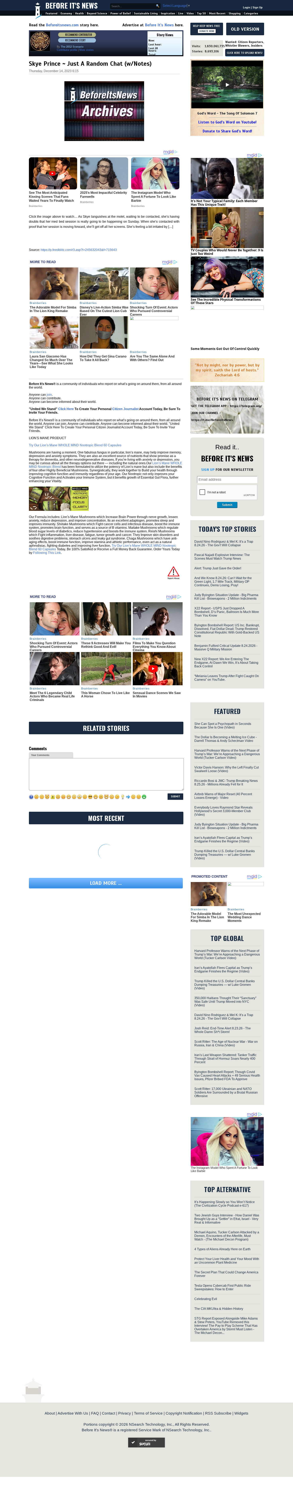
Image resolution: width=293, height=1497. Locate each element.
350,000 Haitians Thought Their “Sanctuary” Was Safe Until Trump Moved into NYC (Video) (225, 1001)
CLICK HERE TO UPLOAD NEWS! (245, 53)
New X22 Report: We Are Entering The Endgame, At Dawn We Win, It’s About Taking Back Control (226, 662)
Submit (227, 505)
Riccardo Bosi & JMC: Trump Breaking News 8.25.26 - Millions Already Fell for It (226, 782)
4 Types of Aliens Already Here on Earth (222, 1249)
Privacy (124, 1413)
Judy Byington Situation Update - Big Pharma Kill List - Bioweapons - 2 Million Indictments (226, 596)
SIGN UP (207, 469)
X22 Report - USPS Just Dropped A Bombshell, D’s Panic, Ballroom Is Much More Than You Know (226, 612)
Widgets (241, 1413)
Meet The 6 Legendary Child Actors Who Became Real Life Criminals (52, 696)
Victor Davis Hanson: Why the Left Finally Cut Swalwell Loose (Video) (226, 769)
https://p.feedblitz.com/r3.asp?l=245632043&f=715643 (79, 250)
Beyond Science (97, 13)
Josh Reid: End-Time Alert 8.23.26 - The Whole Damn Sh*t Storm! (222, 1030)
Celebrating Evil (205, 1299)
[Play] (227, 85)
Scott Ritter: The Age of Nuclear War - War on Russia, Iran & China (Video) (226, 1043)
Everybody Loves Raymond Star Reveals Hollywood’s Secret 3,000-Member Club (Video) (223, 811)
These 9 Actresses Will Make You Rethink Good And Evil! (106, 644)
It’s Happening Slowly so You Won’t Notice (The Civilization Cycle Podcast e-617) (224, 1203)
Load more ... (106, 883)
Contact (108, 1413)
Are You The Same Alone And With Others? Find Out (152, 358)
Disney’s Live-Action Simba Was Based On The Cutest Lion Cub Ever (104, 311)
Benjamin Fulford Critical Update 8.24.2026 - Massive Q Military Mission (225, 647)
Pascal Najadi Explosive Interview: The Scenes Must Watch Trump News (222, 556)
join (49, 394)
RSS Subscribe (218, 1413)
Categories (251, 13)
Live (180, 13)
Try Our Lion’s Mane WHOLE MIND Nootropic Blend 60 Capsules (75, 445)
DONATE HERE (206, 31)
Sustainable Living (146, 13)
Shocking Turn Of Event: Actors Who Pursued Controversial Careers (154, 311)
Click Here (66, 409)
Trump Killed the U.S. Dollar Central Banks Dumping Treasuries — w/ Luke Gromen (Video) (224, 854)
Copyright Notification (184, 1413)
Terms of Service (148, 1413)
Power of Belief (120, 13)
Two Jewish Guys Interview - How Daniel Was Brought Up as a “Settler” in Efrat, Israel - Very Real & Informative (226, 1219)
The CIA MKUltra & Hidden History (218, 1308)
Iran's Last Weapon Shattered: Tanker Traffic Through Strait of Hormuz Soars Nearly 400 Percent (225, 1058)
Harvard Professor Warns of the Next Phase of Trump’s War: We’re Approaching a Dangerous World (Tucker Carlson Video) (227, 754)
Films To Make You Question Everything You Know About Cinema (154, 646)
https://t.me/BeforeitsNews (212, 420)
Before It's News (71, 5)
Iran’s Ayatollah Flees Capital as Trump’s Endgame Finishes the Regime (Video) (223, 839)
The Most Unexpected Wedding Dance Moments (244, 917)
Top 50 (201, 13)
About (50, 1413)
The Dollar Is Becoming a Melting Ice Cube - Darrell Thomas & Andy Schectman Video (225, 738)
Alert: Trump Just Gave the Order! (217, 568)
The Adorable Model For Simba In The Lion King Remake (53, 309)
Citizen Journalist (125, 409)
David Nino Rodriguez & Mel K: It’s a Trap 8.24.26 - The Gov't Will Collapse (223, 543)
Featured (51, 13)
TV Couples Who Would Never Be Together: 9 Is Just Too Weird (227, 252)
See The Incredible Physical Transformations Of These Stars (226, 301)
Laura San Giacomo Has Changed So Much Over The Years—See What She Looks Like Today (51, 362)
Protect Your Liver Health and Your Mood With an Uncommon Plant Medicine (226, 1260)
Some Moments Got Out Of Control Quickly (225, 349)
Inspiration (168, 13)
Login (246, 7)
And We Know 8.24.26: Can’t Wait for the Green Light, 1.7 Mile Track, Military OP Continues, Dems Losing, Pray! (223, 581)
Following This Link (47, 552)
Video (190, 13)
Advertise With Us (73, 1413)
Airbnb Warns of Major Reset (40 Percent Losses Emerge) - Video (223, 795)
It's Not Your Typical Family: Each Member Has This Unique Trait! (224, 203)
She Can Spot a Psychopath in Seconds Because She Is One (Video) (222, 725)
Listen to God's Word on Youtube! (227, 122)
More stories (86, 49)
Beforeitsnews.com (62, 25)
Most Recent (217, 13)
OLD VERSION (245, 29)
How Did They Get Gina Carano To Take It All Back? (103, 358)
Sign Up (258, 7)
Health (79, 13)
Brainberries (38, 302)
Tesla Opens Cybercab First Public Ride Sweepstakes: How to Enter (222, 1287)
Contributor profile (67, 49)
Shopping (235, 13)
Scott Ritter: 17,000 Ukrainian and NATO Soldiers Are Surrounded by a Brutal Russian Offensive (226, 1092)
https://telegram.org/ (246, 406)
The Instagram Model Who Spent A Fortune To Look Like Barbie (224, 1169)
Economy (66, 13)
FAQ (95, 1413)
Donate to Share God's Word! (227, 131)
